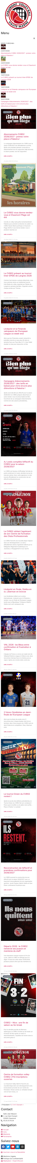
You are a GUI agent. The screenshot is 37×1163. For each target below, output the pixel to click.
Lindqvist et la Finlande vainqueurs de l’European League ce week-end (16, 331)
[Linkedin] (17, 1146)
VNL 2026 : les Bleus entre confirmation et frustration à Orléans (17, 647)
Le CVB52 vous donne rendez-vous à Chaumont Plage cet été (18, 214)
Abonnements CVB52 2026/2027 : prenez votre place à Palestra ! (16, 136)
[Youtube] (12, 1146)
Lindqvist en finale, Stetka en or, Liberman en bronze (18, 590)
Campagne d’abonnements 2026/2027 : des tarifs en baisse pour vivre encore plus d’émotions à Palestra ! (18, 384)
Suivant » (20, 1105)
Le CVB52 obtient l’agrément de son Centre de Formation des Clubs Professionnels (17, 533)
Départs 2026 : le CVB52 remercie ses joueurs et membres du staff (16, 948)
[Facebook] (3, 1146)
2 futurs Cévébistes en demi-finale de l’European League (17, 713)
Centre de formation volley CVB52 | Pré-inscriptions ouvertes (16, 1076)
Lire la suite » (8, 156)
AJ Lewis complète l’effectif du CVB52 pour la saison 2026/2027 (18, 464)
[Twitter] (8, 1146)
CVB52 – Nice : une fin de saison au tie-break (16, 1023)
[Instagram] (22, 1146)
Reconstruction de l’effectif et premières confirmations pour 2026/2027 (18, 870)
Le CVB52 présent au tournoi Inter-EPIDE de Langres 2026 (18, 274)
